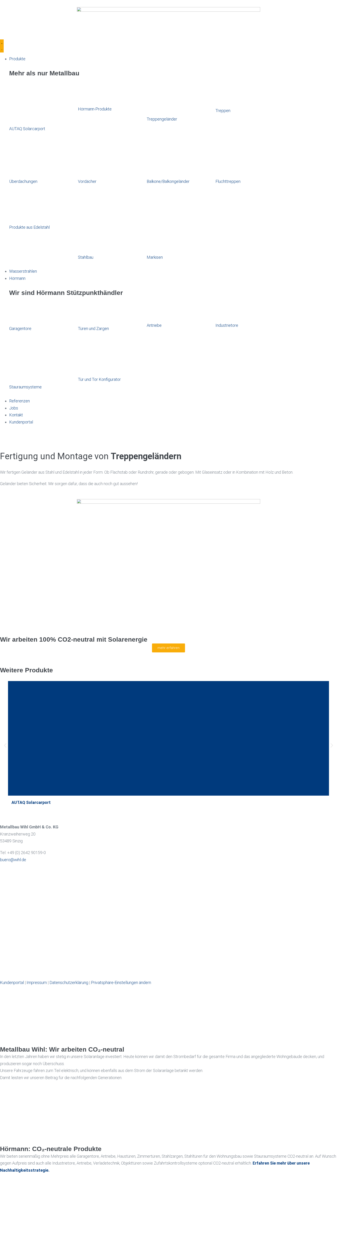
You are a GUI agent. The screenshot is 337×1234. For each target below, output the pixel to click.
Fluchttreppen (227, 181)
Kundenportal (12, 982)
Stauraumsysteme (25, 387)
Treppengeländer (162, 119)
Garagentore (20, 328)
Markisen (155, 257)
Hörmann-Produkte (95, 109)
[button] (5, 745)
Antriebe (154, 325)
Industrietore (226, 325)
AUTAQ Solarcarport (27, 128)
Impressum (37, 982)
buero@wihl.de (13, 859)
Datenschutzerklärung (69, 982)
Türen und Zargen (93, 328)
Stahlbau (85, 257)
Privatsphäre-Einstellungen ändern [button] (121, 982)
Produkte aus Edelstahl (29, 227)
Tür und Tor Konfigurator (99, 379)
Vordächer (87, 181)
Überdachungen (23, 181)
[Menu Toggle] (2, 45)
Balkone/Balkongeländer (168, 181)
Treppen (222, 110)
